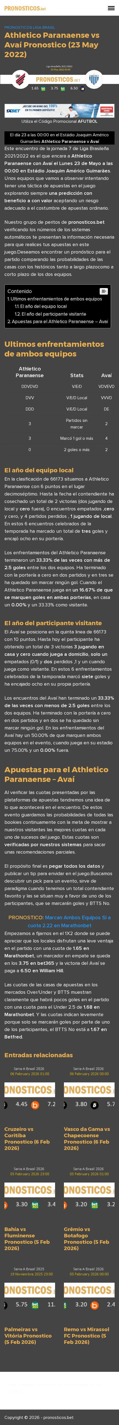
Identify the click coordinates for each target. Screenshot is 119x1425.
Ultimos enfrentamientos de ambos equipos (56, 299)
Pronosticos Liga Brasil (29, 27)
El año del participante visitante (54, 314)
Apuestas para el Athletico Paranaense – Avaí (60, 321)
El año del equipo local (43, 306)
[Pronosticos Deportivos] (25, 7)
